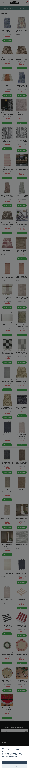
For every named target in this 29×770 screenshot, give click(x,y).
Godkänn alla (14, 762)
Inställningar (14, 766)
